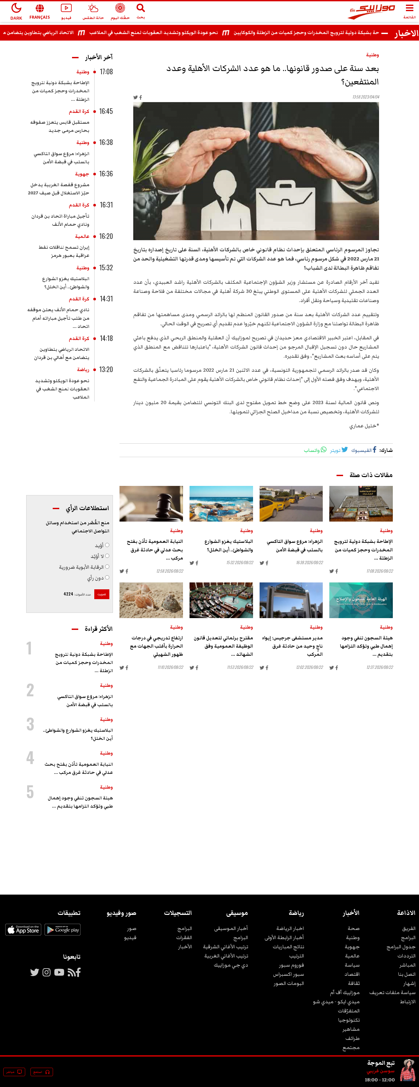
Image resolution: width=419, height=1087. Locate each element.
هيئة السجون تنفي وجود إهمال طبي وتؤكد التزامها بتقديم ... (366, 646)
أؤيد (99, 545)
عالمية (82, 236)
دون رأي (95, 578)
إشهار (409, 983)
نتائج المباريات (288, 947)
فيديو (130, 937)
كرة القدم (79, 111)
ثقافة (354, 983)
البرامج (408, 937)
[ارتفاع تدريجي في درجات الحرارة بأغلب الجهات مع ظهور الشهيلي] (151, 600)
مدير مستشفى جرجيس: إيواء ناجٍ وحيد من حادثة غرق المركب (292, 646)
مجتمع (351, 1047)
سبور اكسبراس (288, 974)
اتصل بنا (407, 974)
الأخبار (185, 947)
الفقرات (184, 937)
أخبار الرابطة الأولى (284, 937)
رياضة (83, 369)
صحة (354, 928)
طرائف (352, 1038)
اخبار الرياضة (290, 928)
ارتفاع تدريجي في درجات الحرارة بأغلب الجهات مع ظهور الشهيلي (156, 646)
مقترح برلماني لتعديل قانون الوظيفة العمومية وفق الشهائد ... (223, 646)
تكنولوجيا (349, 1020)
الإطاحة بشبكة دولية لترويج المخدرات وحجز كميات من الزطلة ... (363, 549)
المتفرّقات (349, 1011)
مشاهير (351, 1029)
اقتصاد (352, 974)
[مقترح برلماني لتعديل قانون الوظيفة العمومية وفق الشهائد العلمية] (221, 600)
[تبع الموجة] (408, 1080)
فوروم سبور (291, 965)
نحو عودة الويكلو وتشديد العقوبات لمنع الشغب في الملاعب (169, 32)
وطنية (372, 55)
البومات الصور (289, 983)
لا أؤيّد (97, 556)
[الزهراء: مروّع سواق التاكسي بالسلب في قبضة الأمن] (291, 504)
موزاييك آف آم (345, 992)
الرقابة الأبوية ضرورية (81, 567)
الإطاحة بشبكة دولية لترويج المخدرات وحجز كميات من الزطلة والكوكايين (327, 32)
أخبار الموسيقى (231, 928)
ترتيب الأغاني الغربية (226, 956)
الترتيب (296, 956)
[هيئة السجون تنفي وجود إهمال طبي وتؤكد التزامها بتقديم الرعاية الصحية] (361, 600)
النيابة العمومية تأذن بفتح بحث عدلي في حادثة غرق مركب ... (155, 549)
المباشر (407, 965)
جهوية (82, 174)
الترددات (406, 956)
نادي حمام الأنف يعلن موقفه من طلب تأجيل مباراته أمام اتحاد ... (58, 318)
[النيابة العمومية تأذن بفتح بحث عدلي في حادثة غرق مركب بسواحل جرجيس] (151, 504)
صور (132, 928)
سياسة (352, 965)
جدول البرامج (401, 947)
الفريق (409, 928)
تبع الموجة (381, 1062)
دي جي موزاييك (231, 965)
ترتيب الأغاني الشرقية (225, 947)
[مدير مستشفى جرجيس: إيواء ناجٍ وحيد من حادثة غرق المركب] (291, 600)
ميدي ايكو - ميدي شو (336, 1002)
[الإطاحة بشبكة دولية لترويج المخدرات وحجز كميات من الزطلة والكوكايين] (361, 504)
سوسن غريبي (381, 1071)
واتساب (312, 450)
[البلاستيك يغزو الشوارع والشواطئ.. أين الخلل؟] (221, 504)
